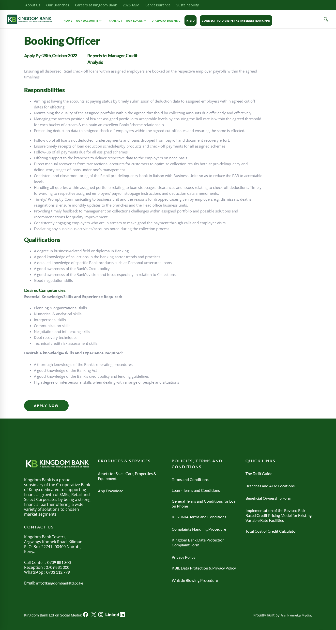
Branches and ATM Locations (270, 485)
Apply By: (33, 55)
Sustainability (187, 5)
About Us (32, 5)
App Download (110, 490)
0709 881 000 (57, 567)
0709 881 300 (59, 562)
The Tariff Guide (258, 473)
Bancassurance (157, 5)
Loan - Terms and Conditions (196, 490)
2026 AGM (131, 5)
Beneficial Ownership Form (268, 498)
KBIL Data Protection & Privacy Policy (204, 568)
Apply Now (46, 405)
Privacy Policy (183, 557)
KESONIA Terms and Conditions (199, 516)
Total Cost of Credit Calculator (271, 531)
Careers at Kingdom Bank (96, 5)
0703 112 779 (58, 572)
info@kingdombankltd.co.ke (59, 583)
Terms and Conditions (190, 479)
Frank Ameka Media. (296, 615)
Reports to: (97, 55)
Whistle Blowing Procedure (195, 580)
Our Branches (57, 5)
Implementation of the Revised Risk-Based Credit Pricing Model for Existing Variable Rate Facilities (278, 515)
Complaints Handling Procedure (199, 529)
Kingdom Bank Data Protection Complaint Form (198, 542)
